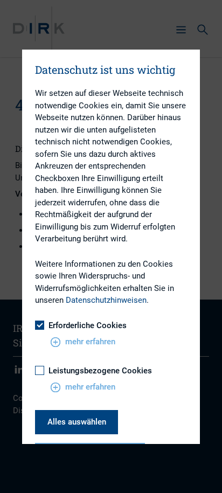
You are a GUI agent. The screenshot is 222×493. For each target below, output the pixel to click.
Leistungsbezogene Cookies (100, 371)
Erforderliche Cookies (87, 325)
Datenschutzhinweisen (106, 300)
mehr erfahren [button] (90, 341)
